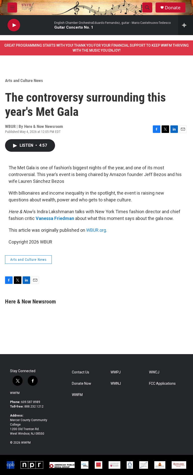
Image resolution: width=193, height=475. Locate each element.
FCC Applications (162, 383)
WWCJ (154, 372)
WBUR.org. (96, 230)
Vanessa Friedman (55, 218)
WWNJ (116, 383)
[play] (14, 25)
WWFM (15, 393)
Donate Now (81, 383)
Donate (172, 7)
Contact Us (80, 372)
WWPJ (116, 372)
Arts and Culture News (24, 80)
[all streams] (185, 25)
